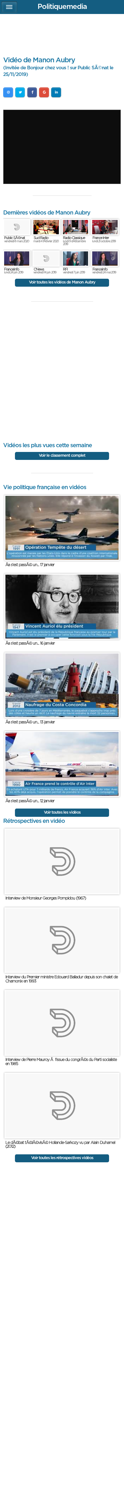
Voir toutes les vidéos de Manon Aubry (62, 282)
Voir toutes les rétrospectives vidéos (62, 1158)
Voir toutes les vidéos (62, 812)
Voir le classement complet (62, 456)
